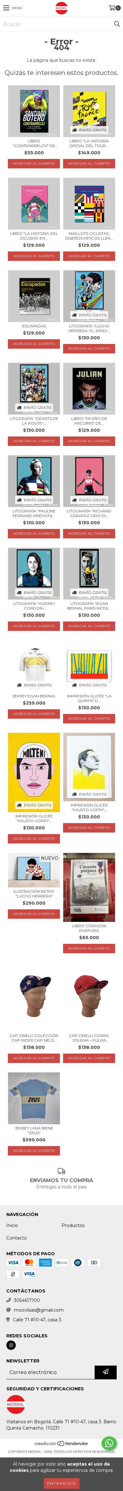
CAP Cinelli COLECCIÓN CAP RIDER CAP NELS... (33, 1038)
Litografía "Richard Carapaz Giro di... (89, 513)
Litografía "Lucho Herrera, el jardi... (89, 328)
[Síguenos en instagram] (11, 1345)
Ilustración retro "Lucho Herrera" (34, 893)
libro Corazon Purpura (89, 928)
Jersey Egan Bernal (34, 696)
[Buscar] (116, 24)
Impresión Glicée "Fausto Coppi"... (34, 818)
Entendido (61, 1483)
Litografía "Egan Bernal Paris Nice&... (89, 606)
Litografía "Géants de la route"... (34, 421)
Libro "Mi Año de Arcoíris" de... (89, 421)
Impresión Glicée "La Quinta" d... (89, 698)
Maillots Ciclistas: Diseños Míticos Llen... (89, 236)
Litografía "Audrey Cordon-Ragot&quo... (34, 606)
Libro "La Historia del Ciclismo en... (34, 236)
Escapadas (34, 326)
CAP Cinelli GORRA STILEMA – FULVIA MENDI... (89, 1038)
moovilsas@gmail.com (39, 1310)
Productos (73, 1225)
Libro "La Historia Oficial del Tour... (89, 143)
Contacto (16, 1238)
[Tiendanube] (61, 1445)
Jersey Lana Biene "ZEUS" (34, 1130)
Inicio (12, 1225)
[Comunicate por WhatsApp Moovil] (109, 1443)
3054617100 (27, 1300)
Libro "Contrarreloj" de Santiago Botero (34, 143)
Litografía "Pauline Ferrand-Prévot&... (34, 513)
